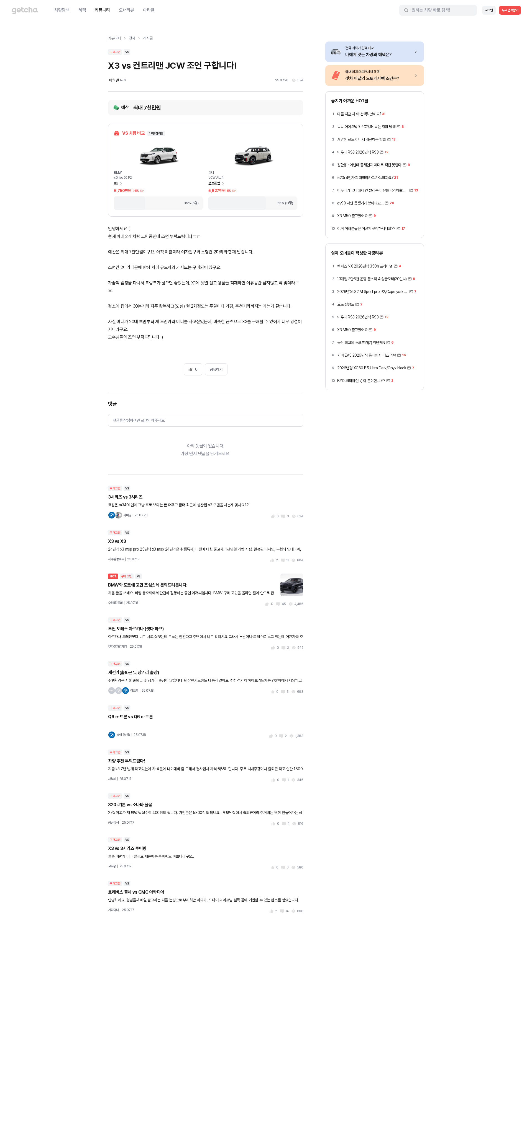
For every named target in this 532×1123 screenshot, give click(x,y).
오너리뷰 (126, 10)
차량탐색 (62, 10)
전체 (132, 38)
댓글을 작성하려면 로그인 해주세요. (139, 420)
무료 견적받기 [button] (510, 10)
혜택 (82, 10)
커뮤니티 (102, 10)
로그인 (489, 10)
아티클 (148, 10)
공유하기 (216, 369)
